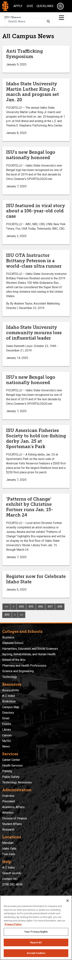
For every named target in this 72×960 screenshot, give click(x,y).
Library (6, 729)
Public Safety (11, 777)
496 (40, 606)
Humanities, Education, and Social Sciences (30, 648)
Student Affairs (12, 824)
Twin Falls (8, 854)
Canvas (7, 735)
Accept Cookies (36, 953)
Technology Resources (17, 782)
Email (5, 718)
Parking (7, 771)
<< (6, 606)
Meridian (7, 843)
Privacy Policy (13, 924)
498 (59, 606)
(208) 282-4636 (12, 884)
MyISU (6, 741)
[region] (36, 927)
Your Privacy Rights (36, 931)
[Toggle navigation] (61, 17)
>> (21, 615)
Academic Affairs (13, 807)
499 (6, 615)
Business (8, 637)
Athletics (8, 812)
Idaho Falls (9, 848)
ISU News (12, 17)
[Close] (68, 901)
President (8, 801)
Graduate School (12, 643)
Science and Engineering (18, 671)
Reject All (36, 942)
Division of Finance (14, 818)
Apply (17, 6)
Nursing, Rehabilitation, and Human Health (29, 654)
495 (30, 606)
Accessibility (10, 690)
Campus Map (10, 707)
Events (6, 724)
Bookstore (9, 701)
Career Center (11, 760)
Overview (8, 796)
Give (30, 6)
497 (50, 606)
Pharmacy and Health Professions (24, 665)
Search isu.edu (11, 873)
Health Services (12, 765)
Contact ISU (9, 879)
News (6, 746)
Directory (8, 712)
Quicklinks (45, 6)
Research (8, 829)
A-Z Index (8, 696)
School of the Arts (13, 660)
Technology (9, 677)
